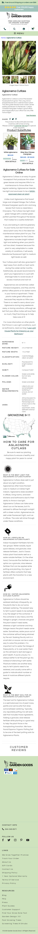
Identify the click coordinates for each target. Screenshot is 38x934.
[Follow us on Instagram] (15, 840)
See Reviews (31, 115)
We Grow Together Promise (15, 855)
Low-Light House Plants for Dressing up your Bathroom (20, 331)
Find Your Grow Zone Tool (14, 913)
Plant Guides (8, 906)
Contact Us (7, 869)
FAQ (4, 899)
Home (3, 38)
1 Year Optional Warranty (14, 876)
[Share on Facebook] (9, 119)
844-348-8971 (11, 829)
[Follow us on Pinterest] (21, 840)
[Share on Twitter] (13, 119)
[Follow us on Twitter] (8, 840)
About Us (6, 862)
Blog (4, 895)
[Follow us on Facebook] (3, 840)
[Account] (24, 28)
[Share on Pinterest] (16, 119)
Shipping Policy (9, 873)
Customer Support (11, 909)
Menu (20, 33)
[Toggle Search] (14, 28)
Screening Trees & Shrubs (15, 923)
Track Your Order (10, 858)
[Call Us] (5, 28)
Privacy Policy (9, 883)
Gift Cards (7, 865)
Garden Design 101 (11, 916)
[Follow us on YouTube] (27, 840)
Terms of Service (10, 880)
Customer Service (21, 126)
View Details (10, 161)
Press (5, 902)
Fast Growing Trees (11, 920)
